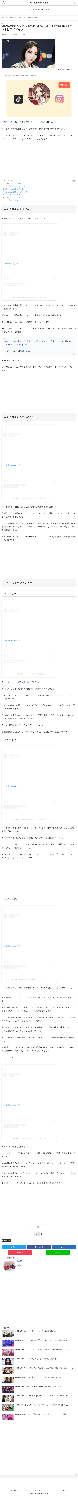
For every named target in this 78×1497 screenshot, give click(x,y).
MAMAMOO (7, 1240)
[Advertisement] (39, 159)
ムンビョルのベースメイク (14, 186)
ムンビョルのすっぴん (13, 183)
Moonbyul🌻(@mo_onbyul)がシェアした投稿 (29, 674)
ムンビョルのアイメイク (13, 189)
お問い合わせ (39, 1490)
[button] (72, 694)
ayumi (20, 1261)
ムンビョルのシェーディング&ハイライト (20, 192)
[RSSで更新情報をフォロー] (21, 1265)
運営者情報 (14, 1490)
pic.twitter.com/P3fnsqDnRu (16, 344)
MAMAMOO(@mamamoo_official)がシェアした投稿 (29, 297)
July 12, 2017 (26, 351)
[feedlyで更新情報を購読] (18, 1265)
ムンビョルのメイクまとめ (14, 200)
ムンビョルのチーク (12, 195)
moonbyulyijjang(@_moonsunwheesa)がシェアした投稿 (29, 979)
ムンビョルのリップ (12, 197)
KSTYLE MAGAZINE (39, 3)
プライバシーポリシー (64, 1490)
